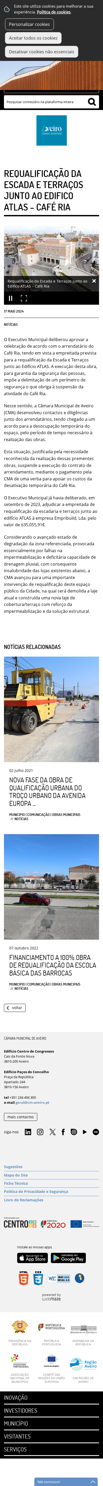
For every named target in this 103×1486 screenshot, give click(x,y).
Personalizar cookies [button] (29, 24)
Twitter (52, 1132)
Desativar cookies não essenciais (41, 52)
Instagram (40, 1132)
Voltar (17, 1007)
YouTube (85, 1133)
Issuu (74, 1132)
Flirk (96, 1132)
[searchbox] (51, 101)
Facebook (63, 1132)
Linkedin (28, 1132)
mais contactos (20, 1116)
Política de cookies (54, 12)
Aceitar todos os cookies (33, 38)
